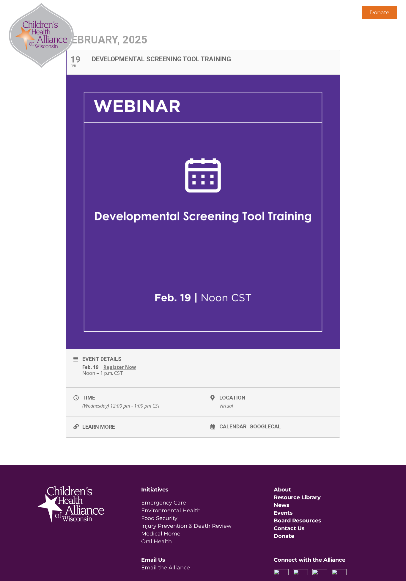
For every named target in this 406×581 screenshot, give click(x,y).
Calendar (232, 426)
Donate (379, 12)
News (281, 505)
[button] (342, 12)
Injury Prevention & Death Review (186, 526)
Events (283, 513)
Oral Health (156, 541)
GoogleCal (265, 426)
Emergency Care (163, 502)
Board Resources (297, 520)
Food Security (159, 518)
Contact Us (289, 528)
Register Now (119, 367)
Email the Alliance (165, 567)
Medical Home (160, 533)
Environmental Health (171, 510)
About (282, 489)
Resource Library (297, 497)
